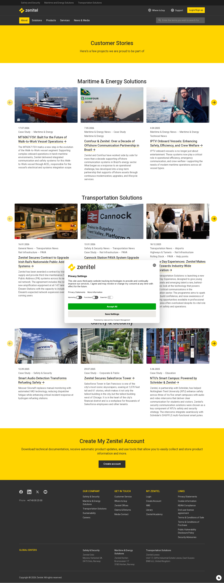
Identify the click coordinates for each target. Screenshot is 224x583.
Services (65, 20)
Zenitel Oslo (88, 555)
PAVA (43, 252)
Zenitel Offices (121, 505)
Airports (179, 248)
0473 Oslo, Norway (92, 561)
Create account (112, 463)
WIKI (148, 505)
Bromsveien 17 (121, 561)
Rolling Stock (157, 256)
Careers (86, 517)
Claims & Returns (122, 510)
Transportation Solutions (90, 3)
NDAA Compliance (187, 505)
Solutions (37, 20)
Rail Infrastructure (27, 252)
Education (170, 373)
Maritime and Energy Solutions (59, 3)
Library (149, 510)
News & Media (82, 20)
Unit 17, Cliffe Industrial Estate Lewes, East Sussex (170, 558)
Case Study (24, 131)
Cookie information (187, 501)
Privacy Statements (187, 496)
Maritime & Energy (43, 131)
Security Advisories (187, 537)
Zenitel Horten (121, 558)
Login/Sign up (196, 10)
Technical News (158, 136)
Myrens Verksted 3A (92, 558)
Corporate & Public (109, 373)
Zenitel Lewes (153, 555)
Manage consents (219, 578)
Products (51, 20)
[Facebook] (21, 492)
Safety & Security (43, 373)
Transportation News (47, 248)
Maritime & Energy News (97, 131)
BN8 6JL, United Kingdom (158, 561)
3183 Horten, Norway (124, 564)
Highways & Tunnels (161, 252)
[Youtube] (45, 492)
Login (148, 496)
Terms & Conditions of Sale (191, 517)
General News (25, 248)
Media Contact (121, 514)
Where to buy (120, 501)
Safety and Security (30, 3)
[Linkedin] (29, 492)
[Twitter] (37, 491)
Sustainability (89, 513)
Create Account (153, 501)
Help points (182, 256)
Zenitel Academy (154, 514)
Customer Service (123, 496)
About (24, 20)
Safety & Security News (97, 248)
